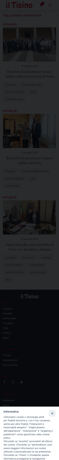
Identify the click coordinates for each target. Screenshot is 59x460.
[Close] (52, 413)
